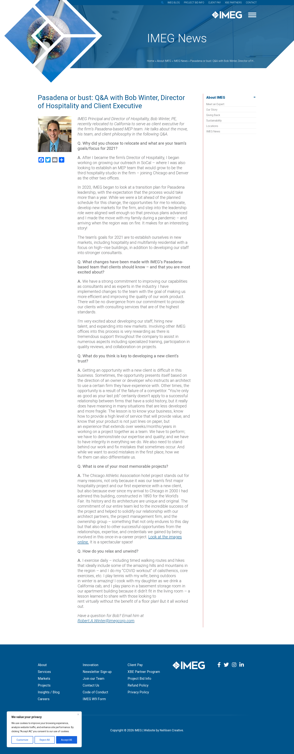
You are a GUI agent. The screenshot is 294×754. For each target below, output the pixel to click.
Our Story (211, 109)
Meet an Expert (215, 104)
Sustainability (214, 120)
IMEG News (213, 131)
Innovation (90, 665)
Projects (44, 685)
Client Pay (214, 2)
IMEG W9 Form (94, 699)
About (42, 665)
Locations (212, 126)
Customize (22, 739)
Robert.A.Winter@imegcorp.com (106, 620)
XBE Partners (233, 2)
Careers (44, 699)
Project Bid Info (194, 2)
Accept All (66, 739)
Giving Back (213, 115)
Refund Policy (138, 685)
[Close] (78, 714)
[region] (44, 729)
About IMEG (215, 97)
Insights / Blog (49, 692)
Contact (251, 2)
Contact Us (91, 685)
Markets (44, 678)
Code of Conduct (95, 692)
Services (44, 672)
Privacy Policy (138, 692)
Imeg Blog (174, 2)
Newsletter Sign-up (97, 672)
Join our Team (93, 678)
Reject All (45, 739)
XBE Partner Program (144, 672)
